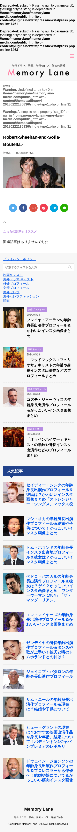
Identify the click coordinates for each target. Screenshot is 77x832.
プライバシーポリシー (19, 259)
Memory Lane (38, 809)
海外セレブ (11, 292)
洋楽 (6, 301)
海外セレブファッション (21, 296)
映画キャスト (13, 275)
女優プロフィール (16, 288)
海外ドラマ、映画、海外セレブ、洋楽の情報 (38, 817)
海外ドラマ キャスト (18, 279)
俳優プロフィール (16, 283)
